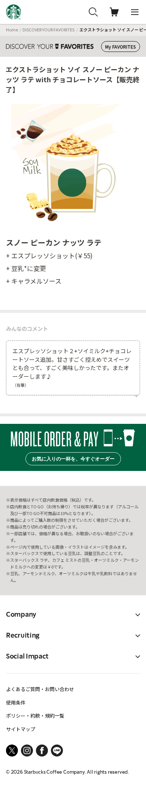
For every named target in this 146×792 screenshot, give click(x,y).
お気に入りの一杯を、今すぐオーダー (73, 459)
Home (12, 30)
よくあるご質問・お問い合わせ (40, 689)
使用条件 (15, 702)
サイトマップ (20, 729)
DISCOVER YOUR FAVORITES (48, 30)
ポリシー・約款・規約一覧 (35, 715)
